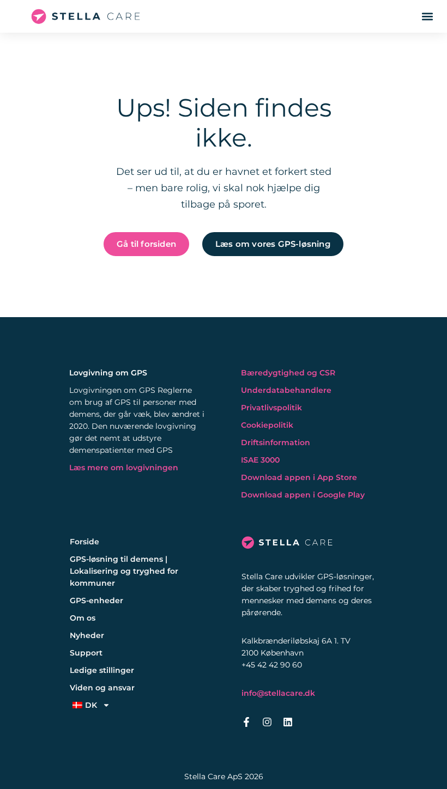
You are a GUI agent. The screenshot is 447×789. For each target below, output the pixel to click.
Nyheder (87, 635)
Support (86, 653)
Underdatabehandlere (286, 390)
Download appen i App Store (299, 477)
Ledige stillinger (102, 670)
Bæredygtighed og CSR (288, 373)
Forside (84, 542)
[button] (427, 17)
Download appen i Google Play (303, 495)
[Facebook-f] (246, 722)
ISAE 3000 (260, 460)
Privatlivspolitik (271, 407)
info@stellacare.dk (278, 693)
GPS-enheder (96, 600)
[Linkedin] (288, 722)
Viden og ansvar (102, 688)
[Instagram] (267, 722)
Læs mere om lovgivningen (123, 467)
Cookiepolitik (267, 425)
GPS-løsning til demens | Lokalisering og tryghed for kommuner (124, 571)
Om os (82, 618)
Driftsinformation (275, 442)
